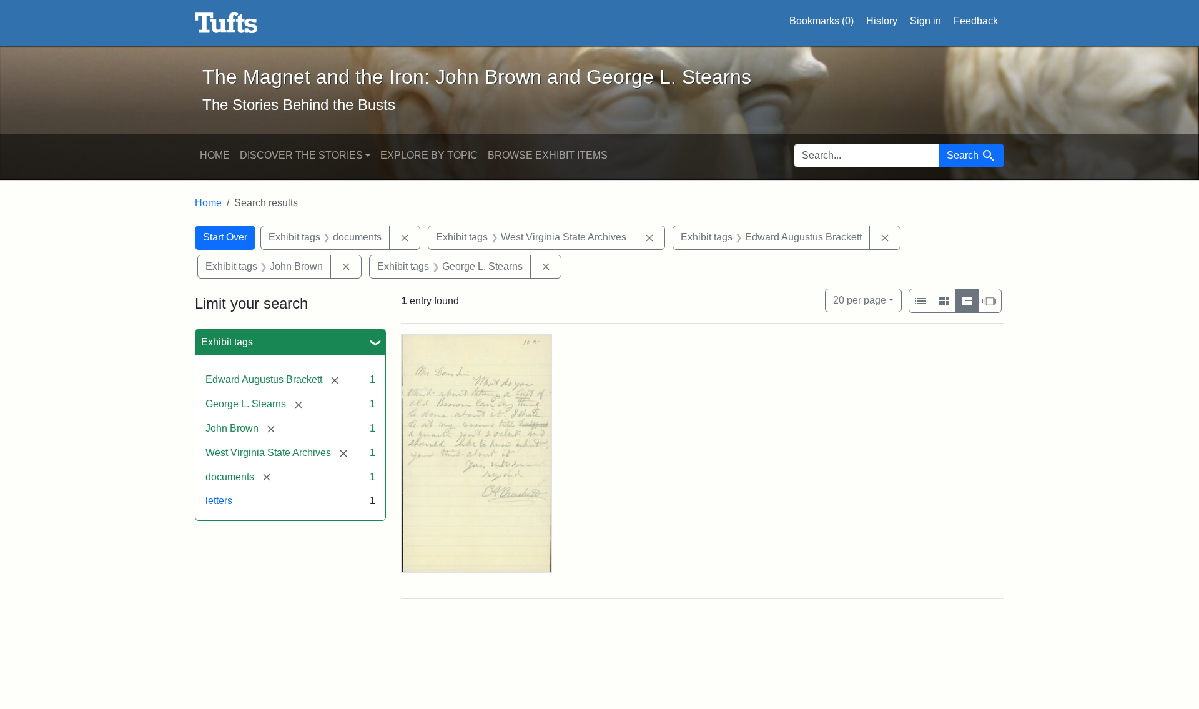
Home (215, 155)
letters (218, 500)
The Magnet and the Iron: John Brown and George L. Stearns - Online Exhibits (226, 23)
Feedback (976, 21)
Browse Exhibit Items (548, 155)
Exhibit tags (227, 342)
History (881, 21)
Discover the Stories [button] (301, 155)
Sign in (925, 21)
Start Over (225, 237)
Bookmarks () (821, 21)
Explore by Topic (429, 155)
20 (859, 299)
